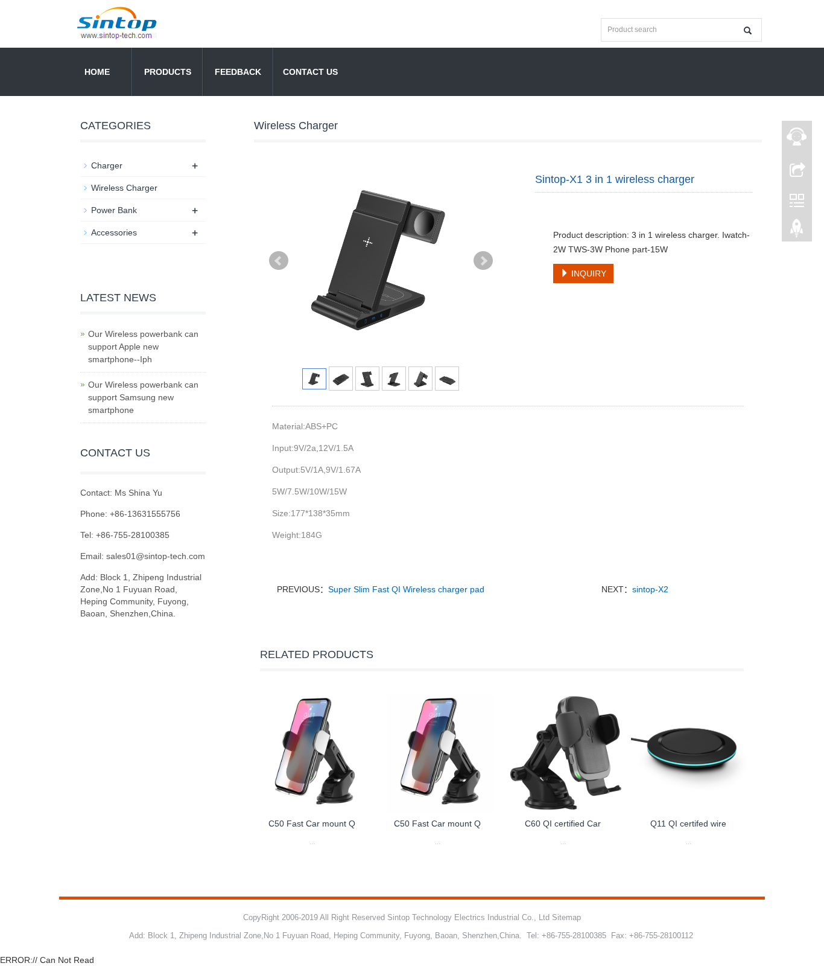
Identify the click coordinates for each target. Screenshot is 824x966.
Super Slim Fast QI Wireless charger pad (406, 589)
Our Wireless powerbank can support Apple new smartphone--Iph (143, 346)
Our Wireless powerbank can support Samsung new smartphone (143, 397)
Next (483, 260)
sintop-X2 (650, 589)
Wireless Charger (124, 188)
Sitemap (566, 917)
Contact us (310, 72)
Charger (106, 165)
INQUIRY (587, 273)
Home (97, 72)
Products (167, 72)
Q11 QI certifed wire (688, 823)
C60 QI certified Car (563, 823)
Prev (278, 260)
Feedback (238, 72)
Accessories (114, 232)
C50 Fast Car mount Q (311, 823)
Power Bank (114, 210)
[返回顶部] (797, 231)
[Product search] (747, 30)
